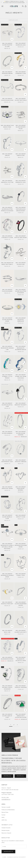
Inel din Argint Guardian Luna (21, 44)
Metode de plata (5, 830)
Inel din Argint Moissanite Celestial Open (21, 659)
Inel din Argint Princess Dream (7, 72)
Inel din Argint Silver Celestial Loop (7, 405)
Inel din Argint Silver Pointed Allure (7, 45)
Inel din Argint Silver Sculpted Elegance (20, 291)
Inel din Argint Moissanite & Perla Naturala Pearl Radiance (7, 546)
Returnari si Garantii (6, 833)
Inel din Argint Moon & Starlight (7, 603)
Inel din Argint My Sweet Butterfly (7, 263)
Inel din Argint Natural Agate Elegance (7, 687)
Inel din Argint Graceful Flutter (7, 181)
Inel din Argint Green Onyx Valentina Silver (20, 716)
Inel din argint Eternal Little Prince (7, 376)
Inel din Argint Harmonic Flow (21, 72)
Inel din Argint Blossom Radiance (7, 658)
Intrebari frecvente (6, 828)
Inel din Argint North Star (21, 154)
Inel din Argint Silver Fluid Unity (21, 631)
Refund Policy (5, 812)
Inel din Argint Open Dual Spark (7, 487)
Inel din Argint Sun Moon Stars (7, 126)
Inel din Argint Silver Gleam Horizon (21, 433)
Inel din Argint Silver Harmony (7, 432)
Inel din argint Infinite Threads (20, 460)
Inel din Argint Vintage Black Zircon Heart (21, 209)
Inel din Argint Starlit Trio (21, 574)
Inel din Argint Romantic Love (21, 181)
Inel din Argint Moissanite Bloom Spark (21, 545)
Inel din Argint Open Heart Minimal (21, 488)
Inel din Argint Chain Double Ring (7, 99)
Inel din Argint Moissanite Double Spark (7, 575)
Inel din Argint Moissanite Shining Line (7, 348)
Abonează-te (8, 851)
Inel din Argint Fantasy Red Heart (20, 236)
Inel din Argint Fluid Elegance (7, 290)
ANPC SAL (4, 820)
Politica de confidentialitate (8, 809)
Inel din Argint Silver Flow (21, 263)
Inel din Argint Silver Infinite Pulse (21, 127)
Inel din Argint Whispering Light (7, 460)
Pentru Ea (7, 776)
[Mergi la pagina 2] (17, 724)
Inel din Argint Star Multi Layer (7, 236)
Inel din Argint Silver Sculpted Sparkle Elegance (7, 209)
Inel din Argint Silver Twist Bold (21, 99)
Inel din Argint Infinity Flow (21, 516)
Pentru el (20, 776)
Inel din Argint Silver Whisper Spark (7, 319)
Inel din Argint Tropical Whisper (21, 686)
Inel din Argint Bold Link (7, 631)
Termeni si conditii (6, 807)
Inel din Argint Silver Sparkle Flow (7, 517)
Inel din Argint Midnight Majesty (21, 404)
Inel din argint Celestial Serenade (21, 319)
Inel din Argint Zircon (7, 154)
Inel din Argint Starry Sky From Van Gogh (20, 376)
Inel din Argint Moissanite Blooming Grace (20, 348)
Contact (3, 815)
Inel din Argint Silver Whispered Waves (21, 604)
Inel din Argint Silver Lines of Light (7, 716)
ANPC (3, 817)
